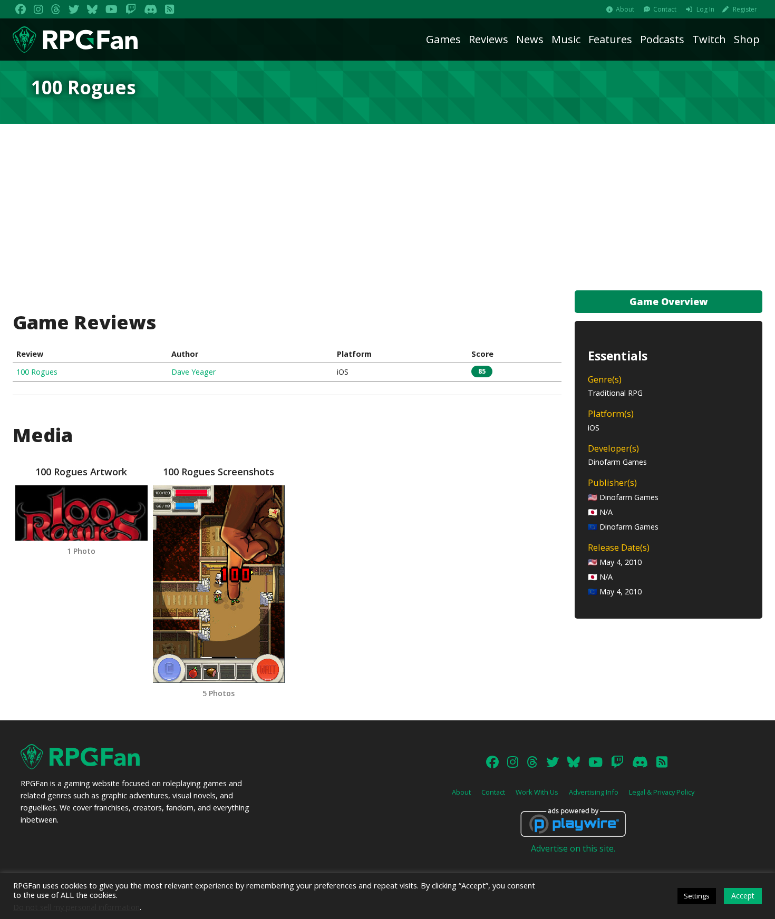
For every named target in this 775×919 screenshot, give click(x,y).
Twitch (709, 39)
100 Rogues (36, 372)
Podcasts (662, 39)
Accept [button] (742, 896)
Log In (705, 9)
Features (610, 39)
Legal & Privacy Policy (661, 792)
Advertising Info (593, 792)
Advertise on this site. (573, 848)
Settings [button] (697, 896)
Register (745, 9)
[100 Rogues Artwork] (81, 513)
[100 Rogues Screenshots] (219, 584)
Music (565, 39)
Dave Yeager (193, 372)
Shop (747, 39)
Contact (664, 9)
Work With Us (537, 792)
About (625, 9)
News (530, 39)
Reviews (488, 39)
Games (443, 39)
